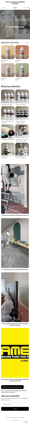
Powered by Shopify (20, 417)
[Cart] (28, 7)
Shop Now (15, 33)
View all (27, 42)
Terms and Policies (15, 420)
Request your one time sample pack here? (12, 387)
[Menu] (1, 7)
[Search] (4, 7)
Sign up (15, 408)
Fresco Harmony (12, 417)
